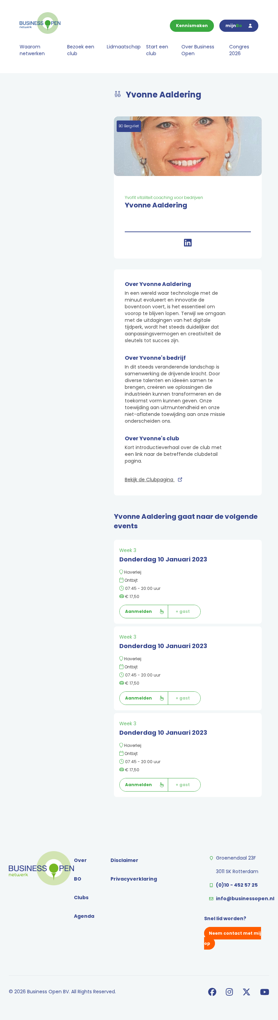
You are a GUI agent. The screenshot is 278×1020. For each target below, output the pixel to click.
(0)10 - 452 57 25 (237, 885)
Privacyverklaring (134, 878)
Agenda (84, 916)
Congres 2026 (239, 50)
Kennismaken (192, 25)
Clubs (81, 897)
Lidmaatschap (124, 46)
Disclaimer (124, 860)
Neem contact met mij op (232, 938)
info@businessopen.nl (245, 898)
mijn (233, 25)
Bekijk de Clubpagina (150, 479)
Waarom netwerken (32, 50)
